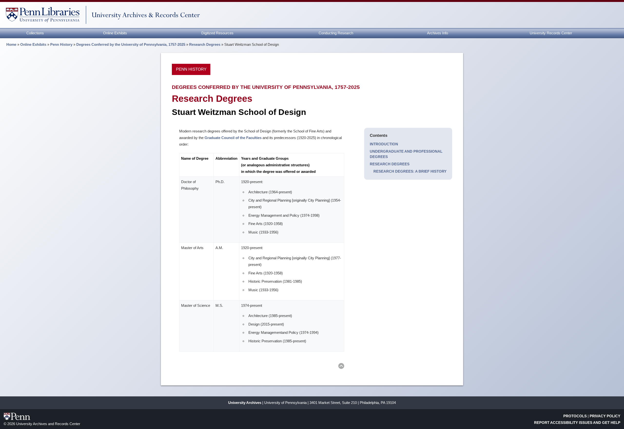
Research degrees (390, 164)
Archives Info (437, 33)
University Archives (244, 403)
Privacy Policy (605, 416)
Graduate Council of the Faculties (233, 138)
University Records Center (551, 33)
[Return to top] (341, 367)
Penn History (61, 44)
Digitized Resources (217, 33)
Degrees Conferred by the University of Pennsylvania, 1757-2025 (130, 44)
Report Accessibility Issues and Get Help (577, 422)
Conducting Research (336, 33)
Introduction (384, 144)
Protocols (575, 416)
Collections (35, 33)
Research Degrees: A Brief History (410, 171)
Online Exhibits (115, 33)
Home (11, 44)
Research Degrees (204, 44)
